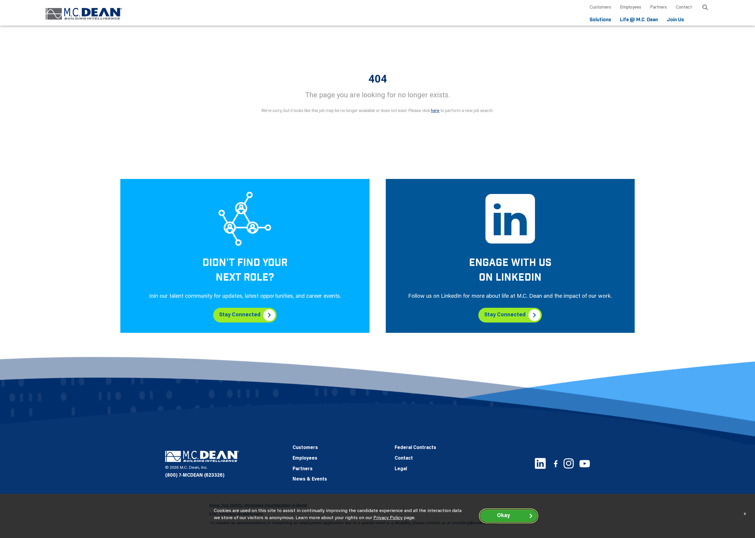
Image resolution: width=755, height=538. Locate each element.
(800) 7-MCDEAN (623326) (194, 475)
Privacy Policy (388, 518)
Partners (658, 7)
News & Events (310, 479)
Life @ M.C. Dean (639, 19)
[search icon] (705, 8)
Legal (401, 469)
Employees (630, 7)
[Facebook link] (556, 463)
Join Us (675, 19)
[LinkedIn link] (540, 463)
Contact (684, 7)
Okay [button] (503, 516)
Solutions (600, 19)
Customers (600, 7)
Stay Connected (239, 315)
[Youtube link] (585, 463)
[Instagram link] (569, 463)
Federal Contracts (415, 447)
